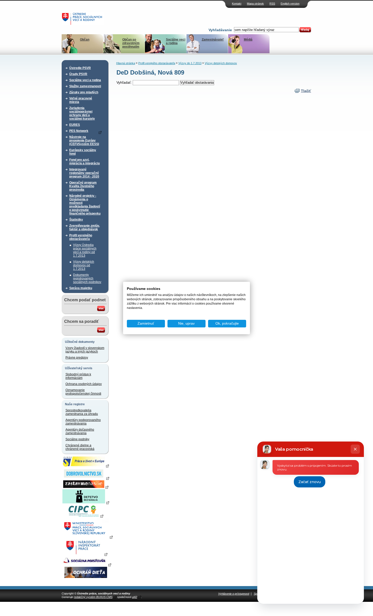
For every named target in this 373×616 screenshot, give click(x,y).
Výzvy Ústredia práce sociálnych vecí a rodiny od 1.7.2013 (84, 250)
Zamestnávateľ (213, 39)
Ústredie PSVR (80, 68)
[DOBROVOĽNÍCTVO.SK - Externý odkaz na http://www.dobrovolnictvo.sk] (85, 478)
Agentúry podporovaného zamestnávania (83, 421)
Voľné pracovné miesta (80, 100)
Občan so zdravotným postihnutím (131, 43)
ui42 (134, 597)
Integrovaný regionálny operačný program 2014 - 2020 (84, 173)
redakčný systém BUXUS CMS (93, 597)
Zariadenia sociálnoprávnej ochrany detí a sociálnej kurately (82, 113)
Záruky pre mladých (83, 92)
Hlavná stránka (125, 63)
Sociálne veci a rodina (175, 41)
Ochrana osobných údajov (83, 384)
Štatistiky (76, 219)
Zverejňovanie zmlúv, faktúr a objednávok (84, 227)
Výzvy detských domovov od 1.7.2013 (83, 265)
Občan (84, 39)
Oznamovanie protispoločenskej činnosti (83, 391)
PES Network (78, 131)
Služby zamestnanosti (85, 86)
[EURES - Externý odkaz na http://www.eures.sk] (86, 465)
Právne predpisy (76, 357)
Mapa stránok (255, 3)
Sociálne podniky (77, 439)
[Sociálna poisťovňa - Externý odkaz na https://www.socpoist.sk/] (86, 564)
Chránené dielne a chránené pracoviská (79, 447)
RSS (272, 3)
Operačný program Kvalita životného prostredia (83, 186)
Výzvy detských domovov (221, 63)
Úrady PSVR (78, 74)
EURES (74, 125)
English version (290, 3)
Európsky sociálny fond (82, 151)
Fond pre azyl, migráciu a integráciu (84, 161)
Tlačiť (306, 91)
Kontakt (236, 3)
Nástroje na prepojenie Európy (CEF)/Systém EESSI (84, 140)
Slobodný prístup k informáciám (78, 376)
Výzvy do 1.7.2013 (189, 63)
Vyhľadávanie (220, 30)
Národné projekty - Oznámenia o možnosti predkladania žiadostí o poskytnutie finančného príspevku (84, 204)
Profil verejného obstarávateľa (80, 237)
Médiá (248, 39)
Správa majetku (80, 288)
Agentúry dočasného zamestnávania (79, 431)
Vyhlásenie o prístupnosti (233, 593)
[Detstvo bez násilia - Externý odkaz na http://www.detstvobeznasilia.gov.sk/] (85, 502)
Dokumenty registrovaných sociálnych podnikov (87, 278)
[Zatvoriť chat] (355, 449)
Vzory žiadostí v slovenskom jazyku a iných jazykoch (84, 349)
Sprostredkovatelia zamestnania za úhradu (81, 412)
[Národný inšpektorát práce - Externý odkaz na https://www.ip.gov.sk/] (85, 554)
